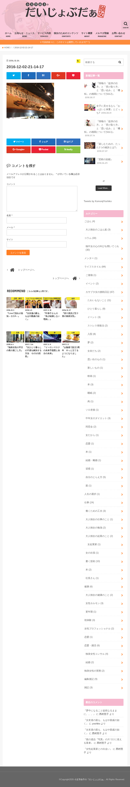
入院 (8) (92, 334)
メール (10, 227)
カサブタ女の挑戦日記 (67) (100, 292)
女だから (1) (92, 435)
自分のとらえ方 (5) (96, 477)
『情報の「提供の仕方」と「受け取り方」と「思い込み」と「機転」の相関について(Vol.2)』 (102, 90)
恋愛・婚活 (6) (92, 645)
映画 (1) (92, 376)
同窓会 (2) (91, 426)
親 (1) (88, 485)
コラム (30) (90, 238)
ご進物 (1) (91, 275)
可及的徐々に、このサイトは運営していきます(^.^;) (66, 42)
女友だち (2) (94, 351)
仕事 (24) (89, 502)
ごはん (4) (89, 221)
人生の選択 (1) (92, 494)
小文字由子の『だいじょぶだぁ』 (89, 779)
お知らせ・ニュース (25, 34)
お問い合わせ (118, 34)
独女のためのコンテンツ (66, 34)
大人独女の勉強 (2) (96, 527)
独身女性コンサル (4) (97, 654)
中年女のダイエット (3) (98, 418)
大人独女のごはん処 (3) (98, 229)
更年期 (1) (91, 611)
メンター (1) (90, 258)
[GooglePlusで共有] (58, 75)
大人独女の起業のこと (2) (99, 536)
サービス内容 (44, 34)
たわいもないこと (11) (99, 300)
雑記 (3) (88, 687)
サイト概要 (86, 34)
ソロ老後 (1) (92, 410)
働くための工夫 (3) (96, 511)
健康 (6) (88, 586)
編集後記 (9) (90, 679)
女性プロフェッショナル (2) (99, 628)
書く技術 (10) (93, 561)
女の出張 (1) (92, 553)
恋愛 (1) (90, 443)
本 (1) (88, 452)
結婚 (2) (90, 662)
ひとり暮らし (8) (96, 308)
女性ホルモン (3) (94, 603)
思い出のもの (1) (96, 359)
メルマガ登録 (102, 34)
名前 (9, 215)
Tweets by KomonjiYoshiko (98, 201)
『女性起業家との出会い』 (98, 749)
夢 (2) (90, 342)
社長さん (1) (92, 578)
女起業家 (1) (94, 544)
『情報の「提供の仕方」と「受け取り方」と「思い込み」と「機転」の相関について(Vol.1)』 (102, 128)
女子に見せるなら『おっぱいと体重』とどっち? (108, 109)
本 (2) (88, 569)
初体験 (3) (89, 620)
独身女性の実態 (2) (94, 670)
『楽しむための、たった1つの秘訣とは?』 (108, 147)
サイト (9, 239)
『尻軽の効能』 (104, 161)
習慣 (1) (90, 468)
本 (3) (90, 384)
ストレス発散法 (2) (98, 325)
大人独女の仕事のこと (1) (99, 519)
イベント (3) (94, 317)
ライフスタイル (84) (95, 266)
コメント (10, 184)
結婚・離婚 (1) (93, 460)
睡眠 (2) (92, 393)
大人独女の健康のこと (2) (99, 595)
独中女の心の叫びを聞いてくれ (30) (102, 248)
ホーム (8, 34)
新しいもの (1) (95, 368)
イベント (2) (92, 283)
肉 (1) (90, 401)
